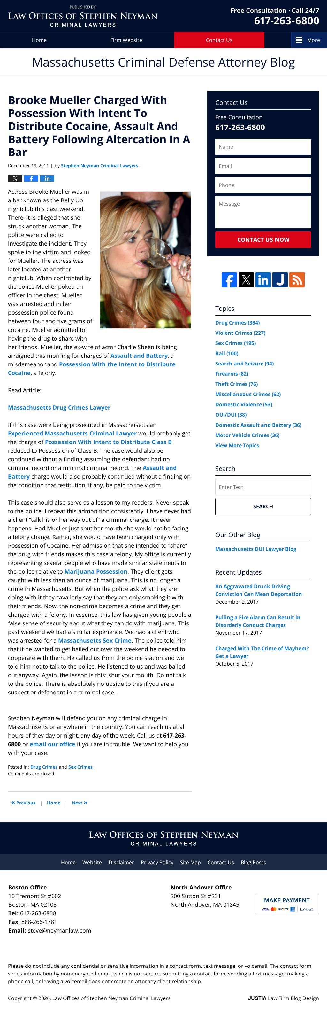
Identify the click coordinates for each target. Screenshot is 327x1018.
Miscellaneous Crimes (248, 394)
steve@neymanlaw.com (59, 930)
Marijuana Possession (96, 571)
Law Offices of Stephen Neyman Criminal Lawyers (111, 998)
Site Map (190, 862)
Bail (226, 353)
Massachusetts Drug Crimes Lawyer (59, 407)
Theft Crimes (236, 384)
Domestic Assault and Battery (258, 424)
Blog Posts (253, 862)
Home (39, 39)
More (313, 39)
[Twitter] (246, 279)
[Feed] (297, 279)
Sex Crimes (80, 767)
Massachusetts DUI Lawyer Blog (255, 548)
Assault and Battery (139, 355)
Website (92, 862)
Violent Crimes (240, 332)
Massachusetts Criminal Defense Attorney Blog (82, 16)
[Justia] (280, 279)
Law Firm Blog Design (283, 998)
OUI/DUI (231, 414)
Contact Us (219, 39)
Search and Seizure (244, 363)
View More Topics (237, 445)
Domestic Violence (243, 404)
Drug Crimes (43, 767)
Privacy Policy (157, 862)
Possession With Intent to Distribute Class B (108, 442)
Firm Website (126, 39)
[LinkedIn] (263, 279)
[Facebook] (229, 279)
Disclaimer (121, 862)
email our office (52, 744)
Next (79, 802)
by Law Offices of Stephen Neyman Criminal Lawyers (275, 16)
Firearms (231, 373)
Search (263, 506)
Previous (23, 802)
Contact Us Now (263, 239)
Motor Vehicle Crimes (247, 435)
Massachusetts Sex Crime (95, 640)
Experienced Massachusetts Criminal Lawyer (72, 433)
